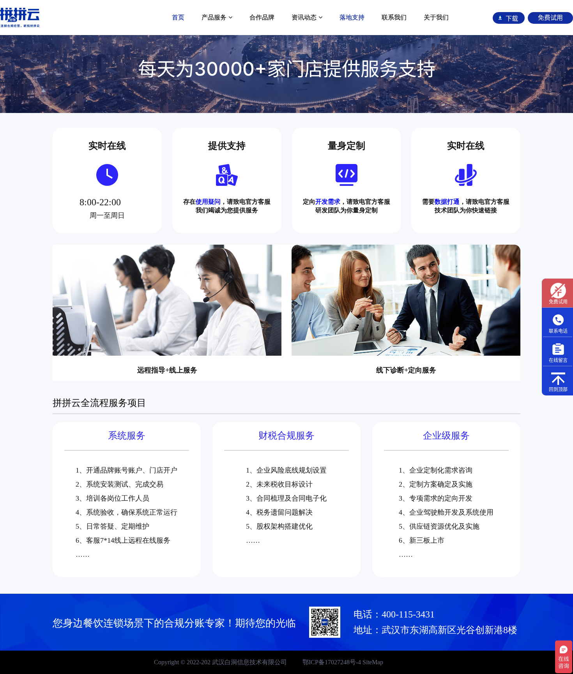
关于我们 (436, 17)
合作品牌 (261, 17)
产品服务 (214, 17)
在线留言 (558, 360)
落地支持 (352, 17)
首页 (178, 17)
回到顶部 (558, 389)
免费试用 (558, 302)
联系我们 (394, 17)
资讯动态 (304, 17)
